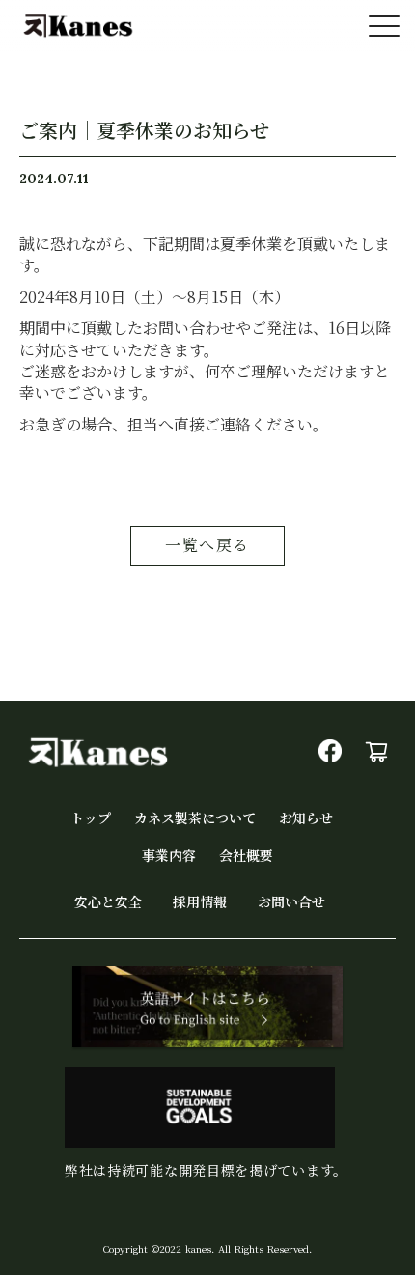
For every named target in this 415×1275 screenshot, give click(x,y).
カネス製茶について (195, 818)
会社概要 (246, 855)
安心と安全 (108, 902)
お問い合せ (291, 902)
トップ (90, 818)
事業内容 (169, 855)
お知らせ (306, 818)
